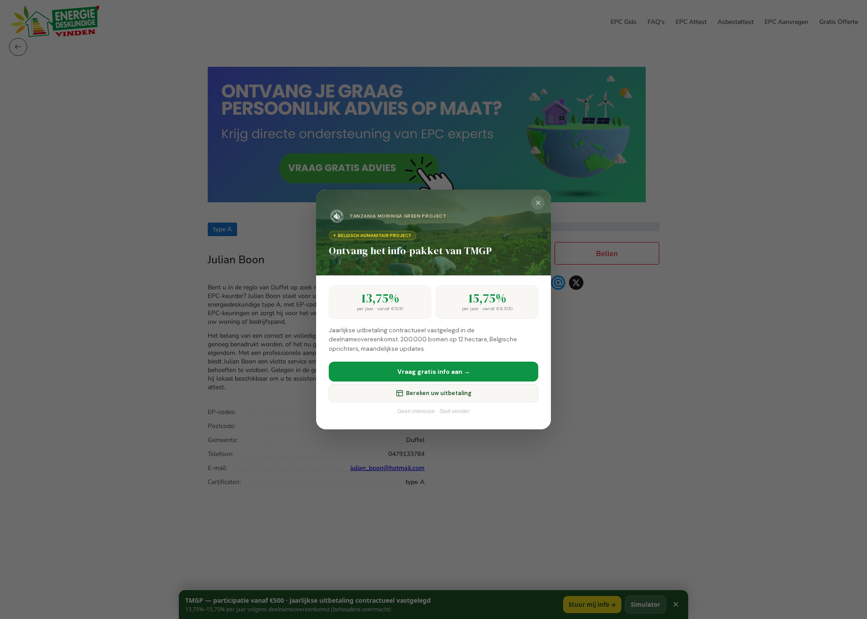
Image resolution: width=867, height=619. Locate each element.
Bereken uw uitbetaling (438, 393)
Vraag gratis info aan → (433, 372)
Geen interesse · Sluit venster (433, 411)
